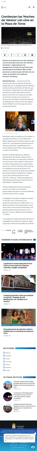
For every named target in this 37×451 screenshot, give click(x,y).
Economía (8, 361)
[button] (4, 55)
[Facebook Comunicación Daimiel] (2, 2)
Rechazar (23, 443)
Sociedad (6, 48)
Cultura (7, 359)
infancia (9, 230)
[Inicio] (4, 7)
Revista (7, 370)
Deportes (8, 367)
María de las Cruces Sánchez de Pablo (28, 232)
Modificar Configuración (18, 447)
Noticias (7, 353)
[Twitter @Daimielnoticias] (5, 2)
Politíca (7, 364)
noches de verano (20, 231)
